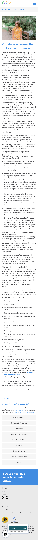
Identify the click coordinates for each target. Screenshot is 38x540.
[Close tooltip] (27, 525)
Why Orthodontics (19, 417)
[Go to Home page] (7, 3)
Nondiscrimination (7, 507)
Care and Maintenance (19, 457)
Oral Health (19, 429)
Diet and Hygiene (19, 451)
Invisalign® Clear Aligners (19, 434)
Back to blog (6, 399)
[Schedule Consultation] (5, 534)
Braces (19, 462)
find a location (19, 410)
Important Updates (19, 440)
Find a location (6, 9)
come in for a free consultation (24, 412)
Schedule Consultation (18, 528)
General (19, 445)
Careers (4, 494)
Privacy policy (6, 504)
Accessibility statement (9, 510)
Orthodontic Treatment (19, 423)
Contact (4, 488)
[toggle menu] (34, 4)
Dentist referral (19, 9)
